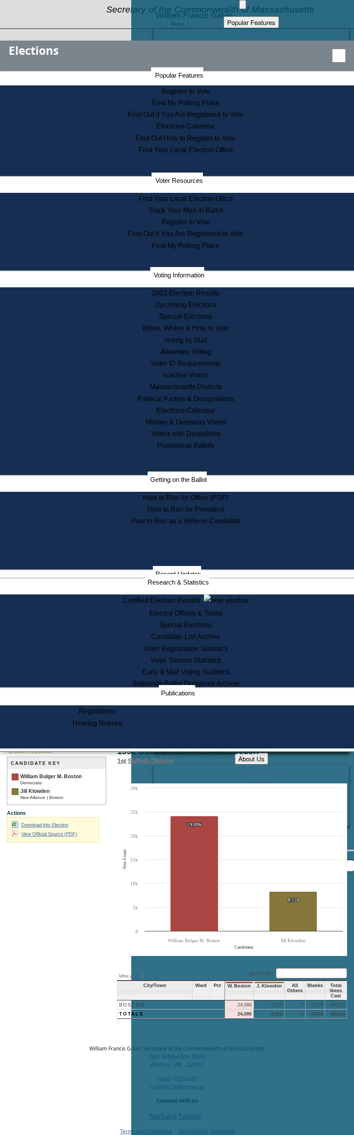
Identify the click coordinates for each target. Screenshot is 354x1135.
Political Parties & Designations (185, 398)
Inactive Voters (185, 375)
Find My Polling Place (185, 103)
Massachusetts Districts (186, 386)
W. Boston (239, 985)
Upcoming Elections (186, 304)
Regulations (97, 711)
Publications (178, 693)
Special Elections (185, 316)
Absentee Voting (186, 351)
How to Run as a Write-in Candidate (186, 521)
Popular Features (179, 75)
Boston (132, 1004)
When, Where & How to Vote (185, 328)
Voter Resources (179, 180)
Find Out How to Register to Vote (186, 138)
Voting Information (179, 275)
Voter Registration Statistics (186, 648)
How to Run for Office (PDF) (185, 497)
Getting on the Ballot (178, 479)
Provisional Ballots (186, 445)
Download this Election (44, 824)
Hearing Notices (97, 723)
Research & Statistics (178, 582)
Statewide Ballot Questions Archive (186, 683)
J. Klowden (269, 985)
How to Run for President (185, 509)
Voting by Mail (185, 340)
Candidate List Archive (185, 636)
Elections (34, 50)
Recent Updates (178, 574)
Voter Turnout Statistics (186, 660)
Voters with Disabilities (186, 433)
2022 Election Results (185, 293)
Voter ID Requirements (186, 363)
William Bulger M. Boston (51, 776)
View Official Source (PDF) (49, 833)
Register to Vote (185, 91)
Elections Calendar (185, 126)
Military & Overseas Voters (185, 422)
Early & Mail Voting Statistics (186, 672)
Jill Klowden (35, 791)
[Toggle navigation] (338, 55)
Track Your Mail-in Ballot (186, 210)
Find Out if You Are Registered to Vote (185, 114)
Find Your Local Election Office (186, 150)
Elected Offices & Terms (185, 613)
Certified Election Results (163, 600)
